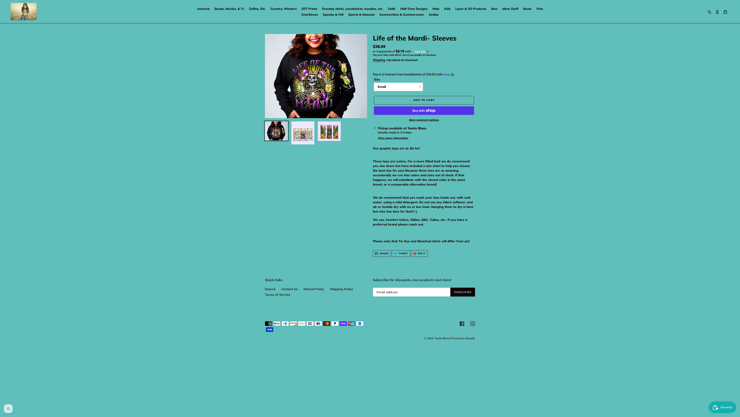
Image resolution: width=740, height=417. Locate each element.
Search (270, 289)
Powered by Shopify (462, 338)
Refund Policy (314, 289)
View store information (393, 138)
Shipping (379, 60)
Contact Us (289, 289)
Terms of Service (277, 295)
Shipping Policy (341, 289)
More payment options (424, 120)
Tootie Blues (442, 338)
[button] (401, 51)
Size (377, 79)
